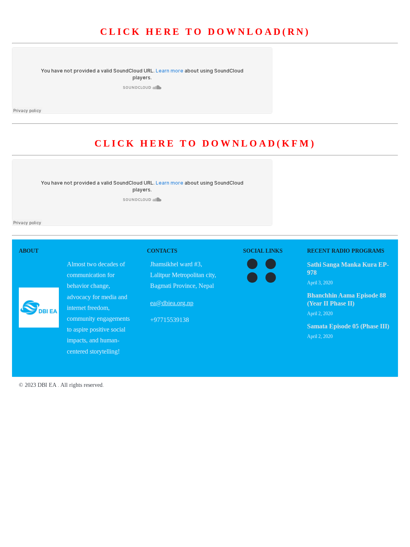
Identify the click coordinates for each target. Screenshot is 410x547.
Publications (253, 39)
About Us (105, 39)
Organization (154, 39)
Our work (204, 39)
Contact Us (342, 39)
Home (67, 39)
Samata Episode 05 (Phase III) (348, 326)
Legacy (299, 39)
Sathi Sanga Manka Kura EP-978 (348, 268)
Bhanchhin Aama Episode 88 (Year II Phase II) (346, 299)
